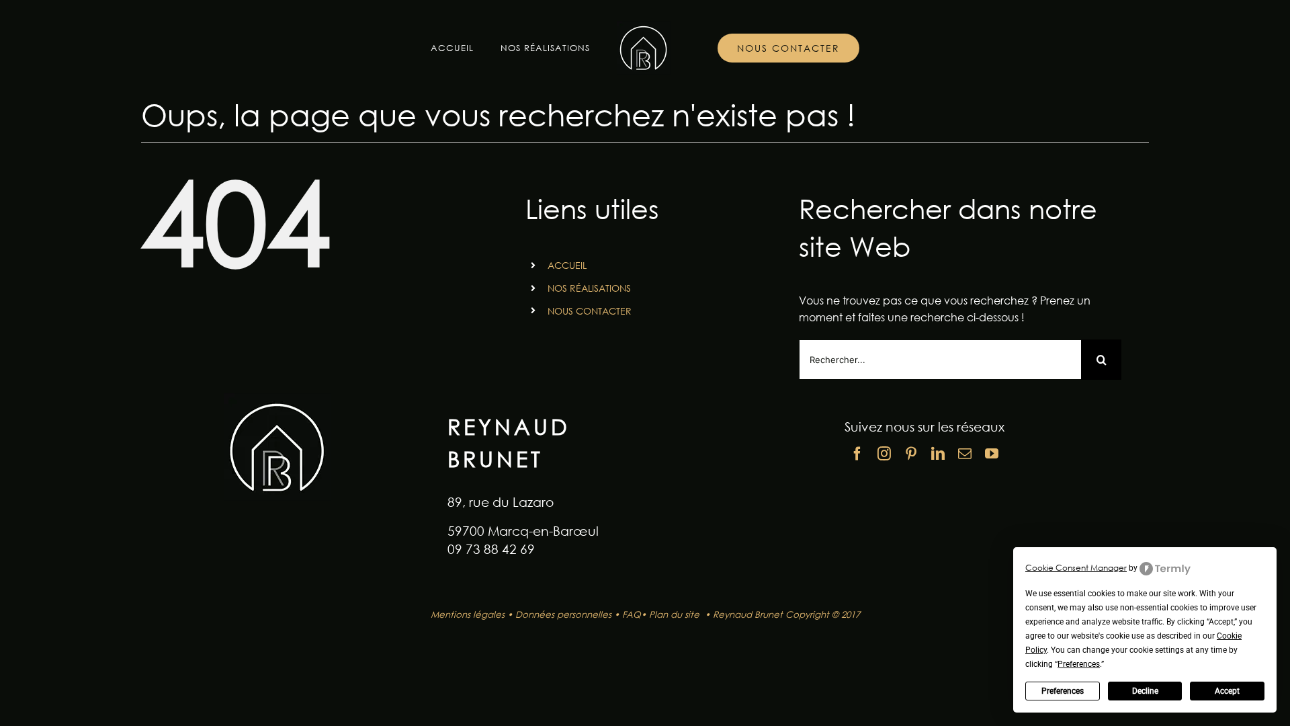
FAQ (631, 614)
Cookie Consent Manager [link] (1076, 568)
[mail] (965, 453)
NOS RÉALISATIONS (589, 288)
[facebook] (857, 453)
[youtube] (991, 453)
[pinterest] (911, 453)
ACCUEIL (567, 265)
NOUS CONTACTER (590, 311)
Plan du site (675, 614)
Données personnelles (563, 614)
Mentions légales (468, 614)
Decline (1145, 691)
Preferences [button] (1079, 664)
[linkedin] (938, 453)
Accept (1227, 691)
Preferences (1062, 691)
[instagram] (884, 453)
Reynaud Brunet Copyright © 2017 (786, 614)
